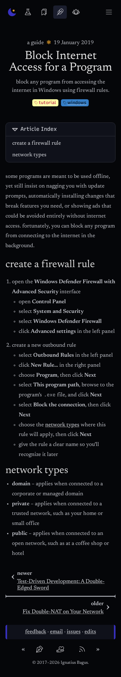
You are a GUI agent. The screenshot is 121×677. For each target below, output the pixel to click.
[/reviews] (76, 12)
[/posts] (59, 12)
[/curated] (44, 12)
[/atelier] (28, 12)
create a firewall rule (36, 143)
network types (29, 155)
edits (90, 632)
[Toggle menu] (109, 12)
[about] (39, 649)
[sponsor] (60, 649)
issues (74, 632)
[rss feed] (82, 649)
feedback (35, 632)
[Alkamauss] (12, 12)
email (56, 632)
